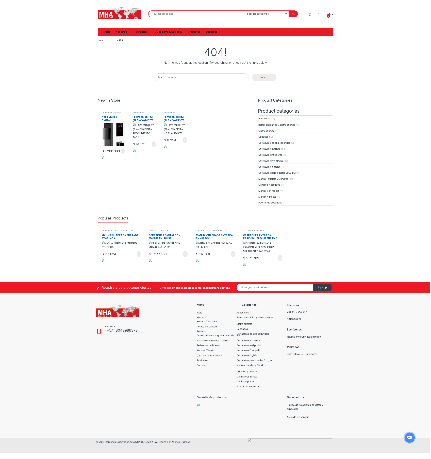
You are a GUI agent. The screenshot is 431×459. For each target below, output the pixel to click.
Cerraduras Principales (270, 160)
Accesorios (138, 112)
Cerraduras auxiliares (269, 148)
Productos (194, 31)
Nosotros (121, 31)
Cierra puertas (266, 130)
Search (264, 77)
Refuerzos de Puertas (209, 345)
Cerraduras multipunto (270, 154)
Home (101, 40)
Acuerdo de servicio (298, 417)
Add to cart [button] (122, 151)
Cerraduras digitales (111, 112)
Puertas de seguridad (270, 202)
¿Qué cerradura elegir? (169, 31)
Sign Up (322, 287)
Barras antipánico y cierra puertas (276, 124)
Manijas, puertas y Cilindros (273, 178)
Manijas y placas (267, 196)
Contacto (211, 31)
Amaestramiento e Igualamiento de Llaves (219, 335)
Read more (185, 254)
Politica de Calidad (207, 326)
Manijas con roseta (268, 190)
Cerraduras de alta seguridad (274, 142)
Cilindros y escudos (269, 184)
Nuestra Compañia (207, 321)
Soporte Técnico (206, 350)
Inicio (107, 31)
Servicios (141, 31)
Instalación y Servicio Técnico (213, 340)
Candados (264, 136)
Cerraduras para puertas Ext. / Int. (276, 172)
